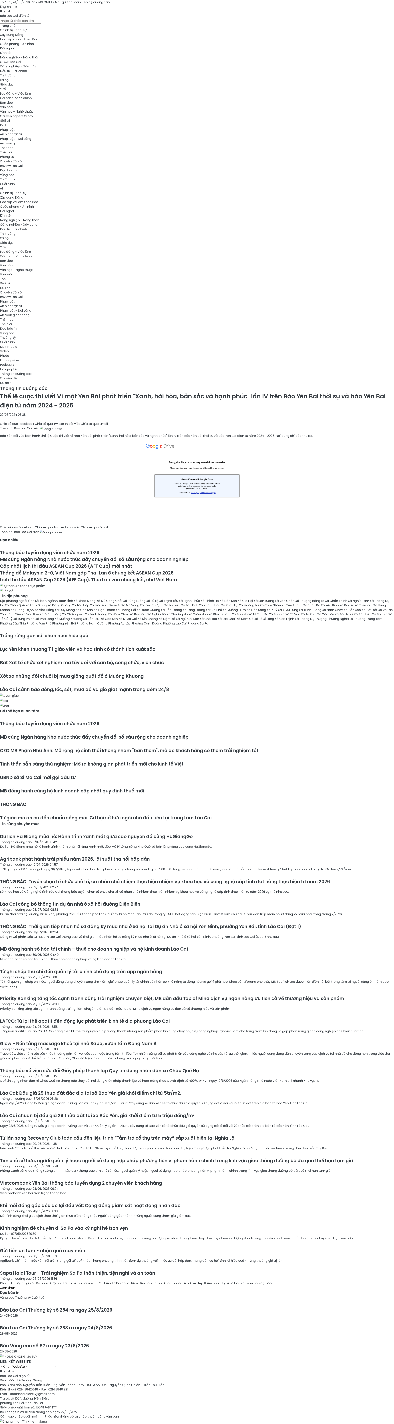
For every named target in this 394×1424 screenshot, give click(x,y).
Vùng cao (7, 175)
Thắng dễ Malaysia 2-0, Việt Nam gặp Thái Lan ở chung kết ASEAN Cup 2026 (87, 573)
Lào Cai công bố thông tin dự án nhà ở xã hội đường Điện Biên (70, 904)
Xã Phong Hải (126, 610)
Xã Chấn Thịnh (336, 601)
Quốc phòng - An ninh (17, 44)
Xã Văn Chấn (285, 601)
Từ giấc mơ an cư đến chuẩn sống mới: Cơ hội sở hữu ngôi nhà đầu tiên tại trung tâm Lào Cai (106, 818)
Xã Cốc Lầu (326, 614)
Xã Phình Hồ (210, 601)
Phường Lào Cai (175, 623)
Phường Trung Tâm (368, 619)
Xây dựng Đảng (11, 35)
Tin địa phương (14, 595)
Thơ (3, 279)
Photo (4, 355)
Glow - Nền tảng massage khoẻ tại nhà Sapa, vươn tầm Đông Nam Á (78, 1043)
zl (9, 11)
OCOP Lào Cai (10, 62)
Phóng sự (7, 157)
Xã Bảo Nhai (344, 614)
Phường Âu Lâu (119, 623)
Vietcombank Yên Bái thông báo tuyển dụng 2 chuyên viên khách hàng (81, 1183)
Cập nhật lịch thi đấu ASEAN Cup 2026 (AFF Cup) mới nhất (66, 566)
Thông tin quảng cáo (16, 374)
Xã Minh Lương (96, 614)
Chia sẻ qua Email (94, 424)
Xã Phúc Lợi (230, 605)
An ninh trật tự (11, 134)
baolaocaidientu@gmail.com (32, 1394)
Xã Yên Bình (330, 605)
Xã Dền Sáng (257, 610)
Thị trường (8, 75)
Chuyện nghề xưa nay (16, 116)
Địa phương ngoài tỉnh (17, 601)
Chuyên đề (8, 378)
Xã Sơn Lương (264, 601)
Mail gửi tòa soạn (68, 2)
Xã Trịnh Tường (310, 610)
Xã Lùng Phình (24, 619)
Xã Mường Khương (69, 619)
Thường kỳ (8, 179)
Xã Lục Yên (172, 605)
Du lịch (5, 125)
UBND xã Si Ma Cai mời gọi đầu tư (38, 777)
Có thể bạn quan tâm (19, 710)
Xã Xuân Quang (149, 610)
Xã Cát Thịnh (285, 619)
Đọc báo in (8, 170)
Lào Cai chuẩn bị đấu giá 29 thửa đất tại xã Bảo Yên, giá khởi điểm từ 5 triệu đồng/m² (97, 1115)
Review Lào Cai (11, 166)
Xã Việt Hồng (44, 610)
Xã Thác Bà (312, 605)
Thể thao (7, 148)
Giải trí (5, 120)
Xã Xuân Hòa (199, 614)
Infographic (9, 369)
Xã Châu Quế (15, 605)
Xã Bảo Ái (347, 605)
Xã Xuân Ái (113, 605)
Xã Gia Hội (246, 601)
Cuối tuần (7, 184)
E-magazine (9, 360)
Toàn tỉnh (66, 601)
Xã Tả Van (293, 614)
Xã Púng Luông (134, 601)
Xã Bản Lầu (91, 619)
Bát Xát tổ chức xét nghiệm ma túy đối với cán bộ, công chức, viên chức (82, 662)
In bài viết (72, 424)
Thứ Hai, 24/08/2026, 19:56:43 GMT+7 (27, 2)
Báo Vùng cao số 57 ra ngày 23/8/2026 (44, 1346)
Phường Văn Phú (39, 623)
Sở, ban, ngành (46, 601)
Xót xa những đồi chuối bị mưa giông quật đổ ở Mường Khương (72, 676)
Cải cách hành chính (16, 98)
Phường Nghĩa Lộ (340, 619)
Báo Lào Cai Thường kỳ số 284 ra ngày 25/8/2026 (56, 1310)
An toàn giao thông (15, 143)
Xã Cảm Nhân (271, 605)
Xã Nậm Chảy (118, 614)
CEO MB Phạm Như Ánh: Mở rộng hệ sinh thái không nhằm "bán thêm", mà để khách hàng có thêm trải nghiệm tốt (129, 750)
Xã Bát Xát (370, 610)
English (5, 6)
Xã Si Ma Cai (128, 619)
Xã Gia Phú (214, 610)
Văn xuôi (6, 274)
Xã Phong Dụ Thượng (311, 619)
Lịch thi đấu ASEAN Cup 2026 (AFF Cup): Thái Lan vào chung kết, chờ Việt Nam (88, 579)
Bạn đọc (6, 102)
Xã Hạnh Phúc (190, 601)
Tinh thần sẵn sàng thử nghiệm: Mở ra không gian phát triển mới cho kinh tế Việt (91, 764)
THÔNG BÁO (13, 804)
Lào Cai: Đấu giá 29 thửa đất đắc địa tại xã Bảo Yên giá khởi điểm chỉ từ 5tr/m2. (90, 1093)
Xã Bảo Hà (240, 614)
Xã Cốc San (85, 610)
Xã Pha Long (45, 619)
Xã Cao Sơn (109, 619)
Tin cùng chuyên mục (19, 823)
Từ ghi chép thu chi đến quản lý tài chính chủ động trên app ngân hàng (81, 971)
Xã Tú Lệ (152, 601)
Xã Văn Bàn (31, 614)
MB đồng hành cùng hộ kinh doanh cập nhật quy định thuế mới (72, 791)
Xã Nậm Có (245, 619)
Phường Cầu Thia (13, 623)
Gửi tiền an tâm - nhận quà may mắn (42, 1250)
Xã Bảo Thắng (172, 610)
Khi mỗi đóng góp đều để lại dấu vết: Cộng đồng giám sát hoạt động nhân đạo (90, 1205)
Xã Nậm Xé (167, 619)
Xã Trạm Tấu (169, 601)
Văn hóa (6, 107)
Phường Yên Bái (64, 623)
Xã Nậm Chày (333, 610)
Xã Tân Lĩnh (190, 605)
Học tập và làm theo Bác (19, 39)
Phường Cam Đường (147, 623)
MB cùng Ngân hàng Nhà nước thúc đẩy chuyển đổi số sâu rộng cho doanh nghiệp (94, 559)
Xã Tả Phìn (309, 614)
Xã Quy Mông (65, 610)
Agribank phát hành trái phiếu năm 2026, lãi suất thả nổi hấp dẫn (75, 859)
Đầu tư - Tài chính (13, 71)
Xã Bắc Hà (380, 614)
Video (4, 351)
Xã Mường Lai (249, 605)
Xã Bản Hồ (277, 614)
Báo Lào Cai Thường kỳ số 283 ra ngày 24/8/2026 (56, 1328)
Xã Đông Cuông (59, 605)
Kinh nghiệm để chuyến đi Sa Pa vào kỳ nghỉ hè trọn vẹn (64, 1228)
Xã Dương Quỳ (51, 614)
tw (12, 1371)
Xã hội (4, 80)
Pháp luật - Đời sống (15, 139)
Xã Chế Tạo (209, 619)
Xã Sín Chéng (148, 619)
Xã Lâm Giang (36, 605)
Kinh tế (5, 53)
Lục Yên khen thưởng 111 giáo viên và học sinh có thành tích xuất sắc (77, 649)
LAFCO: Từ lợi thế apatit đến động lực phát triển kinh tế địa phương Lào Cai (85, 1021)
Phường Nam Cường (92, 623)
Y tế (3, 89)
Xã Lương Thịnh (22, 610)
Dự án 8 (6, 383)
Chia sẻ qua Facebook (17, 424)
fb (1, 11)
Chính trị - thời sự (13, 30)
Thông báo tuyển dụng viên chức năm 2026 (49, 552)
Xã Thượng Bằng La (310, 601)
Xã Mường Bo (258, 614)
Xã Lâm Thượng (152, 605)
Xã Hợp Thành (105, 610)
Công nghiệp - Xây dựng (18, 66)
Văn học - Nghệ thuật (16, 111)
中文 (15, 6)
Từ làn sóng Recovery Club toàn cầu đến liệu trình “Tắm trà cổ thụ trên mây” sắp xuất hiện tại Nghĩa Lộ (117, 1138)
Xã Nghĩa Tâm (359, 601)
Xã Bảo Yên (138, 614)
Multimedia (8, 347)
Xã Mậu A (97, 605)
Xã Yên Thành (292, 605)
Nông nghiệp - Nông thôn (19, 57)
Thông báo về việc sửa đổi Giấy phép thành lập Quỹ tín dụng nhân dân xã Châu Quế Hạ (99, 1070)
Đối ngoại (7, 48)
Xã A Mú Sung (288, 610)
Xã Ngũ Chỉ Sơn (188, 619)
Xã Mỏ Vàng (130, 605)
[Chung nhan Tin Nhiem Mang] (23, 1421)
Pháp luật (7, 130)
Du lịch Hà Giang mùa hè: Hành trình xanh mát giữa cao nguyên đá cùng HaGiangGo (96, 836)
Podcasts (7, 365)
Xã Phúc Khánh (220, 614)
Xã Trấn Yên (363, 605)
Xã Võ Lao (385, 610)
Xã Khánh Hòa (210, 605)
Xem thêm (8, 1288)
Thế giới (6, 152)
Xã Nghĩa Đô (157, 614)
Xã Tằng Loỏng (194, 610)
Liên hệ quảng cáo (96, 2)
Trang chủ (7, 26)
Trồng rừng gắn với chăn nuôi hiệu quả (44, 635)
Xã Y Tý (272, 610)
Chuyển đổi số (11, 161)
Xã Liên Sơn (229, 601)
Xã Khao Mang (85, 601)
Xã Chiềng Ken (73, 614)
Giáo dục (7, 84)
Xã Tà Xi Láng (264, 619)
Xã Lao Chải (227, 619)
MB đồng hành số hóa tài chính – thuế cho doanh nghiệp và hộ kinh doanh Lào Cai (94, 949)
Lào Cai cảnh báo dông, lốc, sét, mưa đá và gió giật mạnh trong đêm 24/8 (84, 689)
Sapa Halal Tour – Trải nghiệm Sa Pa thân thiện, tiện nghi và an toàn (77, 1273)
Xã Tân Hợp (81, 605)
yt (5, 11)
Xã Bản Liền (363, 614)
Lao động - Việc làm (15, 93)
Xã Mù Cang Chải (109, 601)
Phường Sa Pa (197, 623)
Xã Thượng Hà (178, 614)
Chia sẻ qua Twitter (49, 424)
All (2, 188)
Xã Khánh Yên (11, 614)
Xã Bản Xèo (353, 610)
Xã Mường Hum (235, 610)
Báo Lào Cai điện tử (15, 16)
